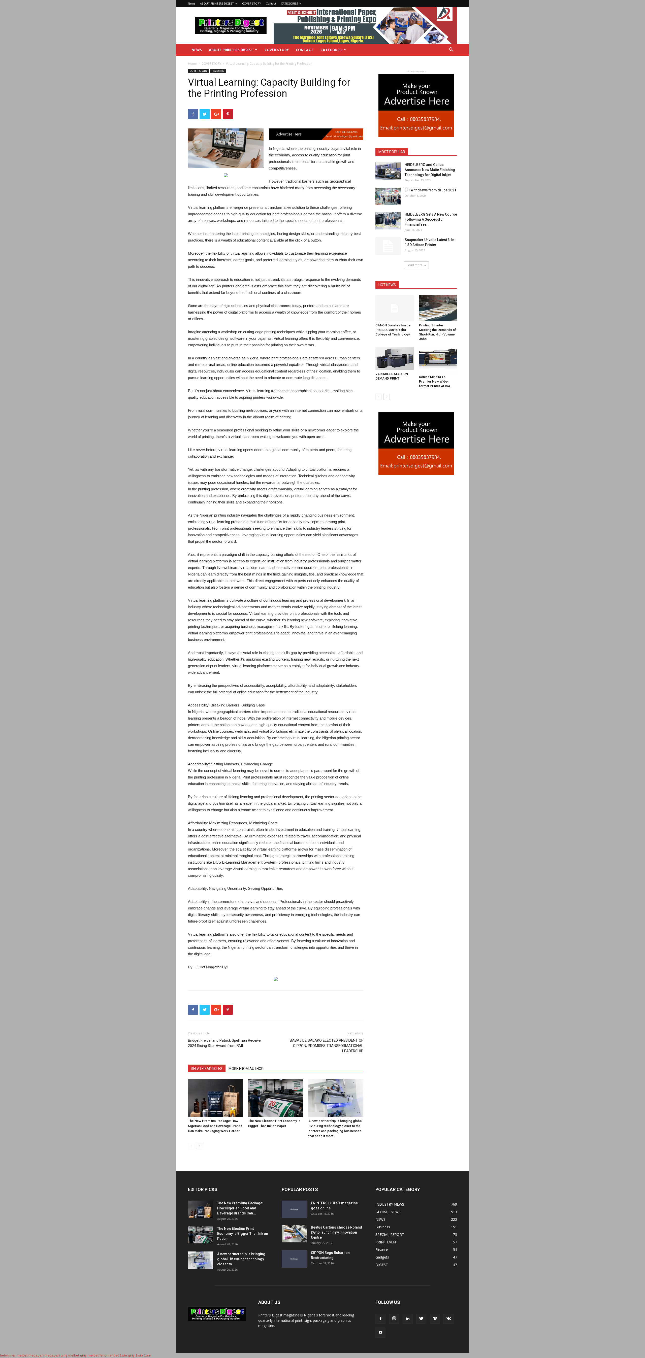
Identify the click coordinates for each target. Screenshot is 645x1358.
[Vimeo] (435, 1319)
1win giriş (127, 1355)
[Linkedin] (408, 1319)
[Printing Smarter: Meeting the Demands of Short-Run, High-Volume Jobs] (438, 308)
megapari (36, 1355)
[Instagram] (394, 1319)
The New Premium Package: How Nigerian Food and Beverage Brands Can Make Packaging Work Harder (215, 1126)
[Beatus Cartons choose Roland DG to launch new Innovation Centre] (294, 1233)
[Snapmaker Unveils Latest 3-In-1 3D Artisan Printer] (388, 246)
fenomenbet (109, 1355)
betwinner (8, 1355)
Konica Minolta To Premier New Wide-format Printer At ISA (434, 381)
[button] (451, 50)
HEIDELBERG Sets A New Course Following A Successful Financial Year (431, 219)
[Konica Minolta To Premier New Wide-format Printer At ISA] (438, 360)
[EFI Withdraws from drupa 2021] (388, 196)
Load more (415, 265)
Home (192, 63)
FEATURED (217, 71)
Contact (271, 3)
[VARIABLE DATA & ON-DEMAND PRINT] (394, 358)
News (191, 3)
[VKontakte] (448, 1319)
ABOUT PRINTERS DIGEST (217, 3)
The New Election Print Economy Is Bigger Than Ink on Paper (242, 1234)
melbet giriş (77, 1355)
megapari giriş (56, 1355)
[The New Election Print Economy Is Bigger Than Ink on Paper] (275, 1098)
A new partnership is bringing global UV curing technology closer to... (241, 1259)
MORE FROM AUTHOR (246, 1069)
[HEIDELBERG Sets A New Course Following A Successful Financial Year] (388, 220)
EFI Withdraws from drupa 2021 (430, 190)
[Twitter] (421, 1319)
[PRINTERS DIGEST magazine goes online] (294, 1209)
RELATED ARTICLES (206, 1069)
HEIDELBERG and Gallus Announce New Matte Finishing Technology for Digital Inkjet (430, 170)
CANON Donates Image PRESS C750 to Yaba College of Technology (392, 329)
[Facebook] (380, 1319)
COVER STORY (251, 3)
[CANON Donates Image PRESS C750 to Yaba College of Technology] (394, 308)
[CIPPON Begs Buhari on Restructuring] (294, 1259)
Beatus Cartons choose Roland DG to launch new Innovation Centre (336, 1232)
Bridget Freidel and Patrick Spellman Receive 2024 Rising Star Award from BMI (224, 1043)
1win (139, 1355)
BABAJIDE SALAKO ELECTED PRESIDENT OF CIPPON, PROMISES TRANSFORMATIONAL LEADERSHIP (326, 1045)
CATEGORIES (289, 3)
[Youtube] (380, 1333)
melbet (22, 1355)
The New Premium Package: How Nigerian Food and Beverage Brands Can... (240, 1208)
